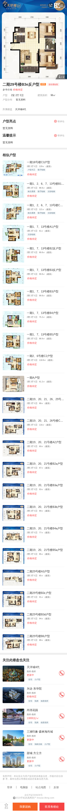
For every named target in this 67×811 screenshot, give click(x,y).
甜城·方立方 (34, 753)
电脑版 (24, 787)
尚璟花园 (32, 710)
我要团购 (25, 806)
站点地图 (41, 787)
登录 (9, 787)
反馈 (56, 787)
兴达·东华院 (34, 688)
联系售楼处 (52, 806)
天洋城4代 (20, 109)
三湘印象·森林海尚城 (40, 731)
